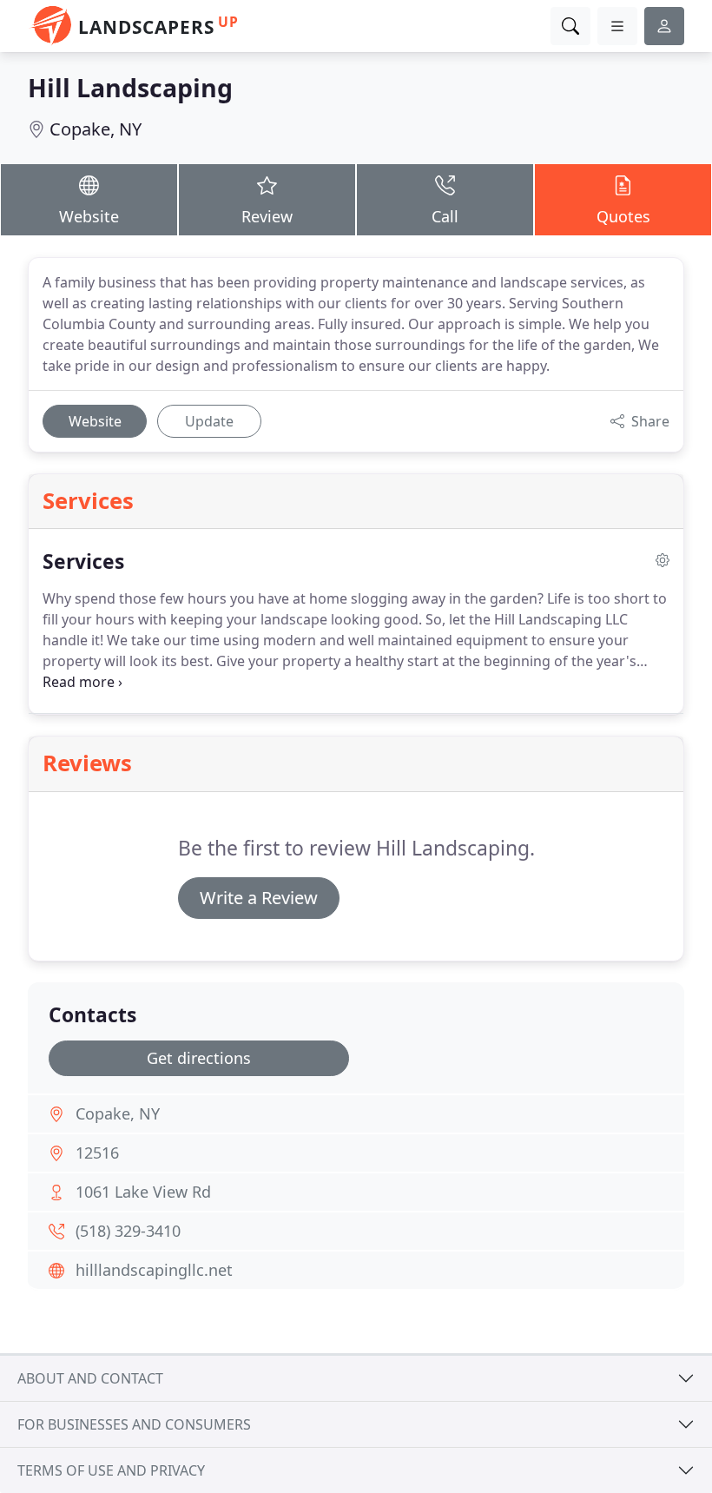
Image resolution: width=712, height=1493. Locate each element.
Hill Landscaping (130, 87)
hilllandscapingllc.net (154, 1269)
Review (267, 216)
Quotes (623, 216)
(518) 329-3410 (128, 1230)
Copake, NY (95, 129)
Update (209, 421)
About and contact (90, 1378)
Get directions (199, 1057)
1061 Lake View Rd (143, 1191)
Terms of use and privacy (111, 1470)
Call (445, 216)
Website (89, 216)
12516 (97, 1152)
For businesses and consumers (134, 1424)
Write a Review (259, 897)
